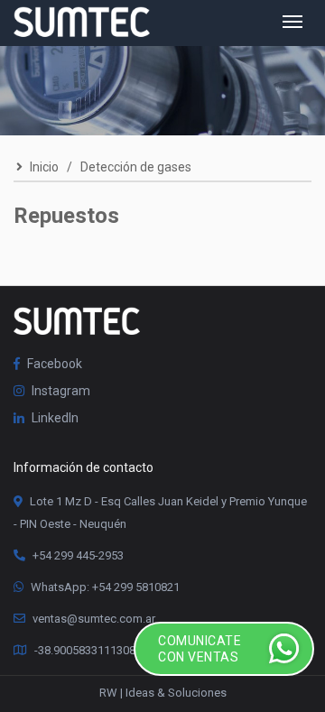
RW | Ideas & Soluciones (163, 692)
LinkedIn (54, 418)
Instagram (59, 391)
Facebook (53, 363)
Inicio (43, 167)
